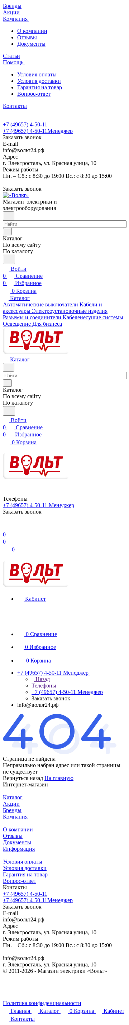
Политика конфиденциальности (42, 1003)
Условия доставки (39, 81)
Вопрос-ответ (34, 94)
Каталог (13, 797)
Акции (11, 804)
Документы (31, 44)
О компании (32, 31)
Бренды (12, 810)
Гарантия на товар (39, 87)
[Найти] (9, 259)
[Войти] (6, 527)
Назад (42, 679)
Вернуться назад (23, 778)
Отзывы (27, 37)
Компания (15, 817)
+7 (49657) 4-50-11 (25, 124)
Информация (19, 849)
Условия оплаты (37, 74)
